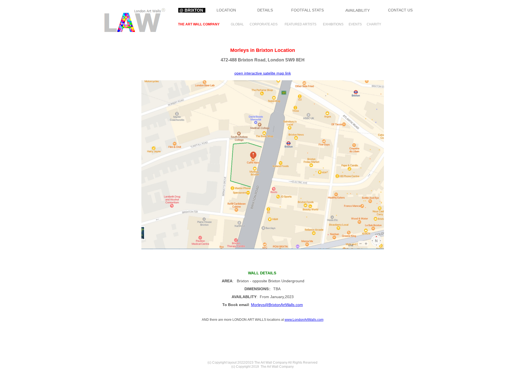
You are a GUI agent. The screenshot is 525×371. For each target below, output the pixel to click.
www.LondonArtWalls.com (304, 320)
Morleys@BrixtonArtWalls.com (277, 304)
